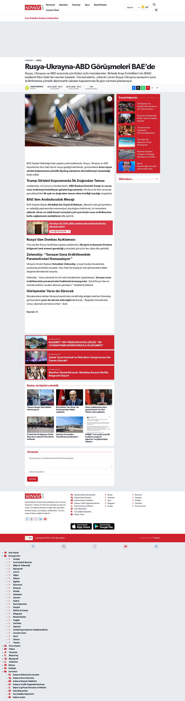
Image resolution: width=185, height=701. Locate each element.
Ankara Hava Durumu (82, 498)
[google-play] (104, 526)
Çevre (16, 572)
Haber (16, 601)
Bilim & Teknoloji (21, 565)
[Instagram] (36, 519)
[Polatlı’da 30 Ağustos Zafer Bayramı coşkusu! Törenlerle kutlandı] (40, 424)
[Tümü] (157, 179)
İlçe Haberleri (20, 604)
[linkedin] (156, 546)
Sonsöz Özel (52, 10)
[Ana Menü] (155, 10)
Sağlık (16, 620)
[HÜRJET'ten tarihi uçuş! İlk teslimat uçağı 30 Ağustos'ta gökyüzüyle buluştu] (98, 424)
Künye (110, 495)
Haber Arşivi (79, 514)
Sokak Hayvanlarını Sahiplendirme (30, 630)
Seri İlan (17, 623)
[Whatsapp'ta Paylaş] (143, 88)
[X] (31, 519)
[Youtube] (45, 519)
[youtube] (125, 546)
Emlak (16, 591)
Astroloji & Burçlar (22, 562)
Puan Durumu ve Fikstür (83, 506)
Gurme (16, 598)
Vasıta (16, 639)
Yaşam (16, 643)
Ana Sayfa (14, 553)
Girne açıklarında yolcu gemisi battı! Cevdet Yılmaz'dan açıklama (96, 409)
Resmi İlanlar (100, 5)
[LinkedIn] (41, 519)
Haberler (29, 60)
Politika (138, 500)
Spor (87, 5)
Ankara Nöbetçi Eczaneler (85, 495)
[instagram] (94, 546)
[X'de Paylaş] (138, 88)
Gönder (32, 479)
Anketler (13, 662)
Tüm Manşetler (80, 509)
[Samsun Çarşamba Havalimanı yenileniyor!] (69, 424)
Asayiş (110, 506)
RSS (30, 538)
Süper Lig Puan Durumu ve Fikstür (29, 688)
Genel (39, 60)
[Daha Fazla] (148, 88)
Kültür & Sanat (20, 610)
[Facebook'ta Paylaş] (134, 88)
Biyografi (18, 569)
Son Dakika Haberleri (82, 512)
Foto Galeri (14, 646)
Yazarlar (76, 5)
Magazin (111, 503)
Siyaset (17, 627)
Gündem (63, 5)
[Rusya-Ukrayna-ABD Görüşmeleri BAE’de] (69, 120)
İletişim (12, 668)
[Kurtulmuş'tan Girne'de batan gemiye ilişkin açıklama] (69, 397)
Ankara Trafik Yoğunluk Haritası (86, 503)
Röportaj (13, 655)
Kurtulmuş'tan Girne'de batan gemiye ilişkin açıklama (67, 409)
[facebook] (33, 546)
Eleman (17, 588)
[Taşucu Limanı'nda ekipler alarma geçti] (40, 397)
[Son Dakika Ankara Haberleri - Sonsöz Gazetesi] (34, 7)
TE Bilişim (156, 538)
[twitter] (64, 546)
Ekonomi (50, 5)
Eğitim (16, 582)
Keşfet (16, 607)
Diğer (16, 575)
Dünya (16, 578)
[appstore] (81, 526)
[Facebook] (27, 519)
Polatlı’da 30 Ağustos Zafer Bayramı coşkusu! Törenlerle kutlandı (40, 436)
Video (12, 649)
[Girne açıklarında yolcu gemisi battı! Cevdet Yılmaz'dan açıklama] (98, 397)
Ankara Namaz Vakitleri (83, 500)
